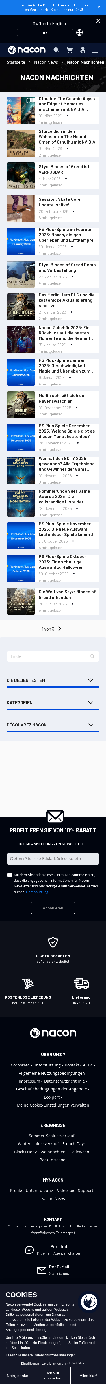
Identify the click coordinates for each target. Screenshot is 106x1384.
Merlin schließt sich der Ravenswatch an (62, 398)
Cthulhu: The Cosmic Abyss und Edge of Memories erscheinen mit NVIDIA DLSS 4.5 (67, 104)
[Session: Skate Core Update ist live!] (21, 208)
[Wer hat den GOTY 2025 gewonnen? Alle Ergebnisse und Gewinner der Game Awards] (21, 470)
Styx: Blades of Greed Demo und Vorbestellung (67, 267)
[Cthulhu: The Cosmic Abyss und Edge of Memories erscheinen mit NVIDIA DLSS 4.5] (21, 110)
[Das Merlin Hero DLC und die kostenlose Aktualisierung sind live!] (21, 306)
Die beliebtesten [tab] (26, 680)
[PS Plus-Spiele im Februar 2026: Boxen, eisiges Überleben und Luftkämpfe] (21, 241)
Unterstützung (47, 1065)
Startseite (16, 62)
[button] (92, 656)
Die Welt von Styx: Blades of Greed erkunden (67, 594)
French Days (74, 1143)
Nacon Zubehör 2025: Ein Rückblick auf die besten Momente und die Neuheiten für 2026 (67, 333)
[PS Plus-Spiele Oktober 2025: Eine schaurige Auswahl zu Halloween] (21, 568)
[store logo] (27, 50)
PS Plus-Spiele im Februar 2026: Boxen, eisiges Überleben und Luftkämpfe (66, 234)
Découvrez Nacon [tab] (27, 724)
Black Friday (25, 1151)
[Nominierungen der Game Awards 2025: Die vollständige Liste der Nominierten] (21, 503)
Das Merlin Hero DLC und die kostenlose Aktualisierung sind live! (67, 300)
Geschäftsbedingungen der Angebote (51, 1089)
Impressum (29, 1081)
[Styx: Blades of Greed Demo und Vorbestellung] (21, 274)
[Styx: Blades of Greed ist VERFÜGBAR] (21, 175)
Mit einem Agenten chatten (59, 1253)
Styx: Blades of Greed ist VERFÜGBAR (64, 169)
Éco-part (52, 1097)
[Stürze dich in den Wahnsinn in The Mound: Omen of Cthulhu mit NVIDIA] (21, 143)
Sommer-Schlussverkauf (52, 1135)
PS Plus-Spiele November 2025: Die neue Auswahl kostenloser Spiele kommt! (66, 529)
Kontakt (72, 1065)
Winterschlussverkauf (38, 1143)
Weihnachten (53, 1151)
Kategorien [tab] (20, 702)
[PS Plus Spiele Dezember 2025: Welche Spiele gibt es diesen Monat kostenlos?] (21, 437)
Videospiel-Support (75, 1190)
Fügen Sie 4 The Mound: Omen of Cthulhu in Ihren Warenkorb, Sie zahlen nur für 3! (51, 7)
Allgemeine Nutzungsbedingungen (52, 1073)
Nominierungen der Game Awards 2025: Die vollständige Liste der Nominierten (64, 496)
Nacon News (46, 62)
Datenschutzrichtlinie (64, 1081)
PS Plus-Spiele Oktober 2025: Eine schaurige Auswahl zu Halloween (62, 562)
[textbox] (53, 656)
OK (45, 32)
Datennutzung (37, 892)
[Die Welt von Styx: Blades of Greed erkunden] (21, 601)
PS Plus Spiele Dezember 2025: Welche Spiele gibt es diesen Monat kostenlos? (67, 431)
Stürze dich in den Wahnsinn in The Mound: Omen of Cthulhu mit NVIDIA (67, 136)
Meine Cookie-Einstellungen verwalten (53, 1105)
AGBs (88, 1065)
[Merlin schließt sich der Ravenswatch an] (21, 404)
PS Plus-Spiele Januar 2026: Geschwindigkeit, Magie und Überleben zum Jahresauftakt (64, 365)
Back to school (53, 1159)
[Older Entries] (59, 629)
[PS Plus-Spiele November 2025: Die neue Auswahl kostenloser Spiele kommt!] (21, 535)
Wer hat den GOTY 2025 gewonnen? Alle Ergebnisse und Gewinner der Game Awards (67, 463)
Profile (16, 1190)
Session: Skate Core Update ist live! (60, 201)
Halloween (79, 1151)
